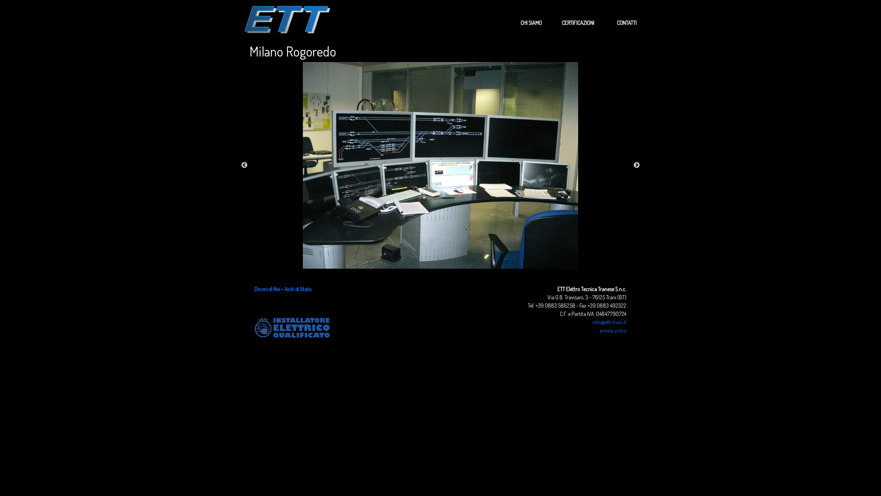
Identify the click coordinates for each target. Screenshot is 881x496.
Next (636, 165)
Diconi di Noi (267, 289)
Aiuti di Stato (298, 289)
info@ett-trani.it (609, 322)
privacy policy (613, 330)
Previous (244, 165)
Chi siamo (531, 22)
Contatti (627, 22)
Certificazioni (578, 22)
